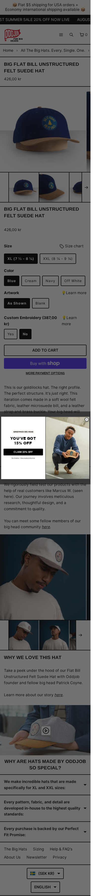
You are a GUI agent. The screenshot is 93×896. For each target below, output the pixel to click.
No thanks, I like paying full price (23, 458)
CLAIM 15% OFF (23, 452)
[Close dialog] (87, 420)
